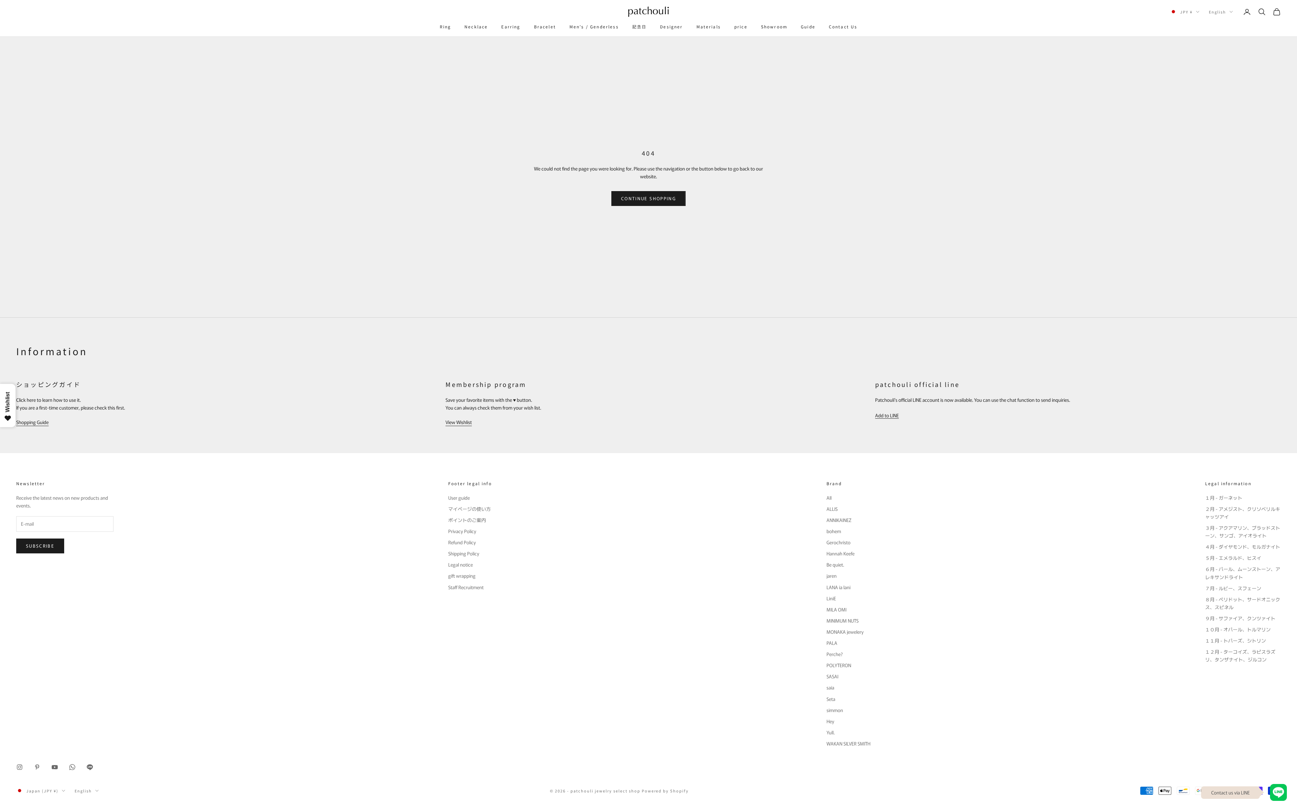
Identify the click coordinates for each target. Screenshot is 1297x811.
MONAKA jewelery (845, 631)
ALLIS (832, 508)
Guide (808, 26)
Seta (830, 699)
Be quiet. (835, 564)
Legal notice (460, 564)
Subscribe (40, 546)
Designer (671, 26)
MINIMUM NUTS (842, 620)
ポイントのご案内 (467, 520)
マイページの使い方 (469, 508)
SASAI (832, 676)
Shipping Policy (463, 553)
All (829, 497)
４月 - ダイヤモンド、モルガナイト (1242, 546)
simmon (834, 710)
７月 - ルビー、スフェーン (1233, 588)
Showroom (774, 26)
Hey (830, 721)
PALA (831, 642)
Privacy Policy (462, 531)
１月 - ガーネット (1223, 497)
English (1217, 12)
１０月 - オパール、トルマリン (1238, 629)
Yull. (830, 732)
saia (830, 687)
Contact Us (843, 26)
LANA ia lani (838, 587)
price (740, 26)
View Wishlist (459, 422)
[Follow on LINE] (89, 767)
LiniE (831, 598)
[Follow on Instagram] (19, 767)
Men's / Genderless (594, 26)
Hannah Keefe (840, 553)
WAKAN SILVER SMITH (848, 743)
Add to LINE (887, 415)
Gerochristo (838, 542)
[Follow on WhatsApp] (72, 767)
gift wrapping (462, 575)
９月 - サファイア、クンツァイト (1240, 618)
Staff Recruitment (466, 587)
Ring (445, 26)
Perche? (834, 654)
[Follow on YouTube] (54, 767)
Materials (708, 26)
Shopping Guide (32, 422)
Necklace (476, 26)
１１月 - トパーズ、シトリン (1235, 640)
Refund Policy (462, 542)
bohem (833, 531)
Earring (510, 26)
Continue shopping (648, 198)
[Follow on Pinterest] (37, 767)
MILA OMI (836, 609)
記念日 (639, 26)
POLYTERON (838, 665)
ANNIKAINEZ (838, 520)
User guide (459, 497)
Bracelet (545, 26)
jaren (831, 575)
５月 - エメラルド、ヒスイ (1233, 557)
